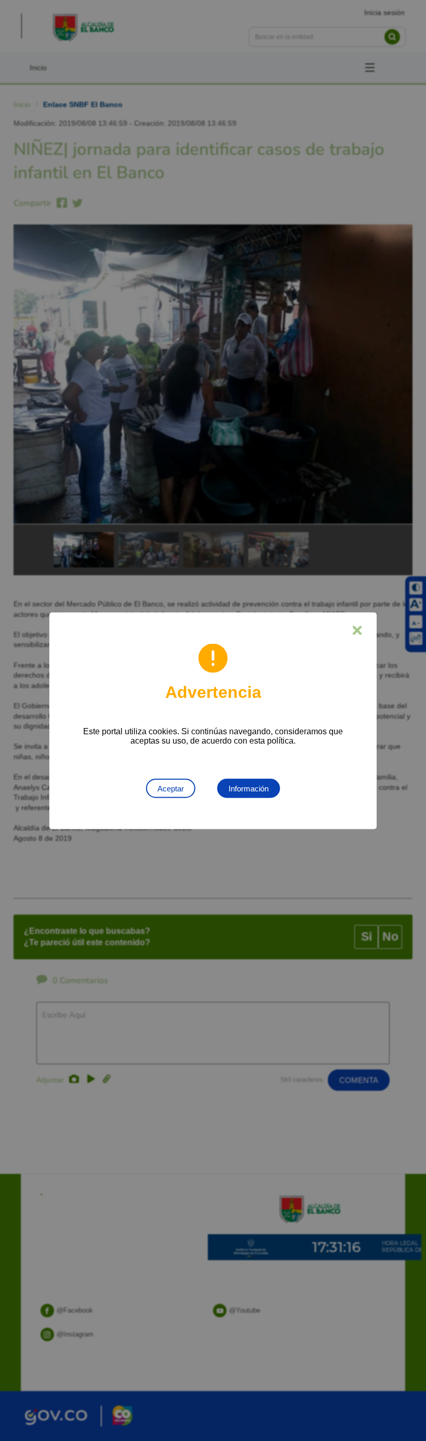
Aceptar (170, 788)
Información (249, 788)
